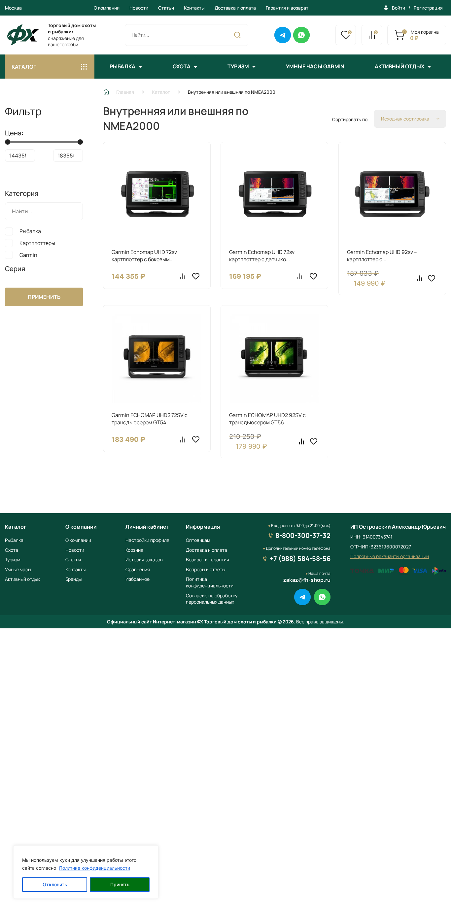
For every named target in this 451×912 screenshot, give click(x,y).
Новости (138, 8)
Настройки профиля (147, 540)
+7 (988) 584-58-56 (300, 558)
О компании (107, 8)
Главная (125, 92)
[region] (85, 872)
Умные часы (18, 569)
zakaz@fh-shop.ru (306, 579)
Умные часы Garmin (315, 66)
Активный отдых (399, 66)
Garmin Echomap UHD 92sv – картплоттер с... (382, 255)
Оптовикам (198, 540)
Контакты (194, 8)
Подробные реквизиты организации (389, 556)
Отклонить (55, 884)
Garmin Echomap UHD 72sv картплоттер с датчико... (262, 255)
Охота (182, 66)
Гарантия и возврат (287, 8)
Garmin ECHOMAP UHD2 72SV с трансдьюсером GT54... (150, 418)
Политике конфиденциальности (94, 868)
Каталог (161, 92)
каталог (24, 66)
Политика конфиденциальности (209, 582)
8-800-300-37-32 (302, 535)
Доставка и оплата (235, 8)
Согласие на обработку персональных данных (211, 598)
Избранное (137, 579)
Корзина (134, 550)
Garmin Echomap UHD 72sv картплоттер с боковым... (144, 255)
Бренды (73, 579)
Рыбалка (122, 66)
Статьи (166, 8)
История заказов (144, 559)
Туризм (238, 66)
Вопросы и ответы (205, 569)
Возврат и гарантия (207, 559)
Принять (119, 884)
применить (44, 296)
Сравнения (137, 569)
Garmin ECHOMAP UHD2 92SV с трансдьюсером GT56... (267, 418)
